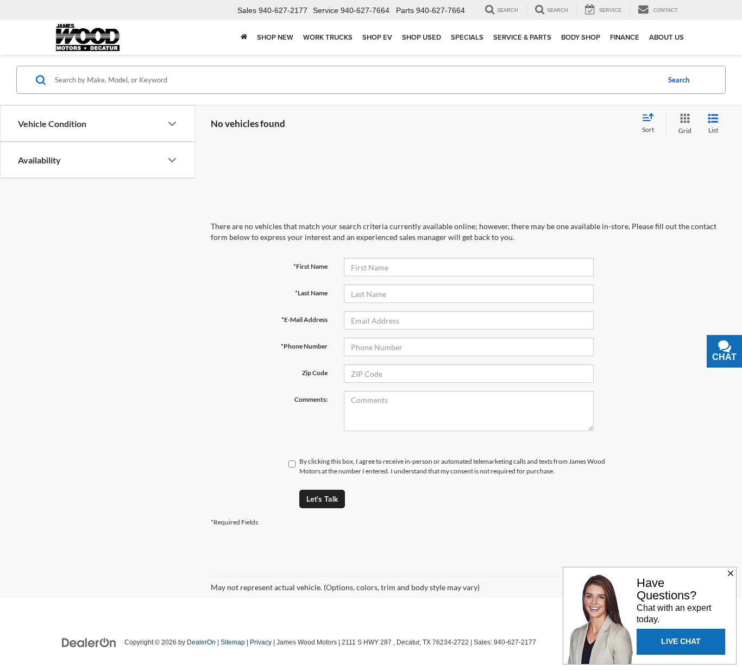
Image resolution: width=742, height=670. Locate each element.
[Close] (730, 573)
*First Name (310, 266)
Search (678, 79)
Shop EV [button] (377, 37)
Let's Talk (322, 499)
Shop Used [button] (421, 37)
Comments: (311, 399)
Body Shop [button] (580, 37)
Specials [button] (467, 37)
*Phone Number (304, 346)
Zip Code (315, 373)
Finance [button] (624, 37)
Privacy (261, 642)
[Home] (244, 37)
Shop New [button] (275, 37)
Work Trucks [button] (328, 37)
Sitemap (233, 642)
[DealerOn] (89, 641)
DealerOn (201, 642)
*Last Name (311, 293)
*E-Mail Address (304, 319)
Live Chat (681, 641)
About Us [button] (666, 37)
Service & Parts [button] (522, 37)
